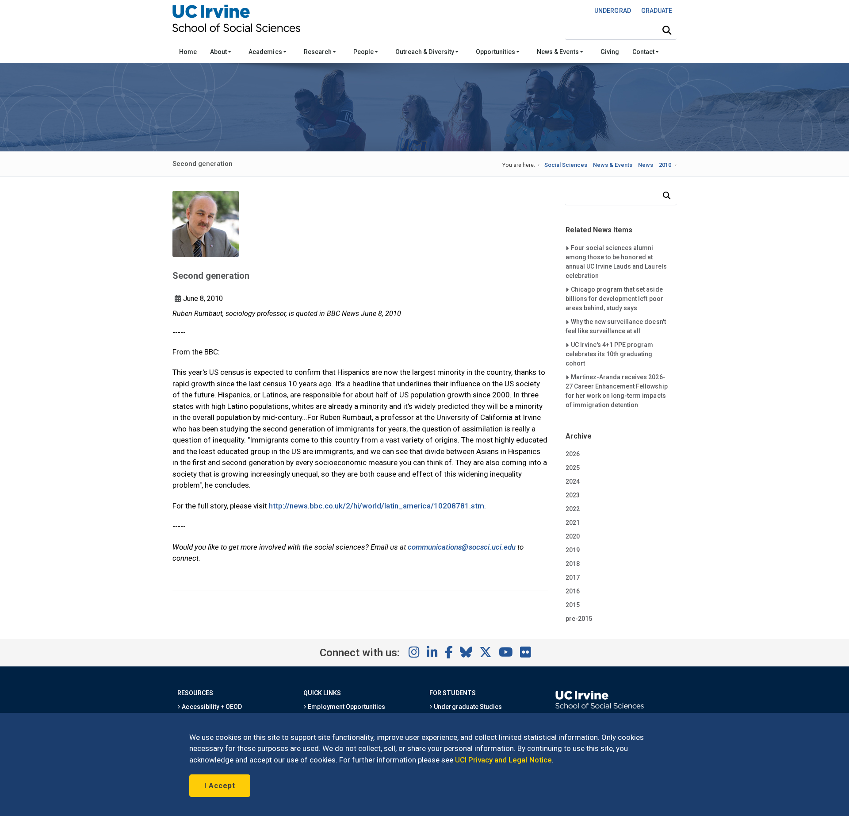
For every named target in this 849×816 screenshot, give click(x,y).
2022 (573, 508)
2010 (665, 165)
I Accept (219, 785)
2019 (573, 550)
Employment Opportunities (345, 706)
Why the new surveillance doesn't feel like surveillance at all (616, 326)
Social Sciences (565, 165)
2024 (573, 481)
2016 (573, 591)
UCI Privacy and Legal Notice (503, 759)
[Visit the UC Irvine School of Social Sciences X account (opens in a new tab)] (485, 652)
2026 (573, 454)
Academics (266, 51)
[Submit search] (667, 30)
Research (318, 51)
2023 (573, 495)
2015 (573, 604)
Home (188, 51)
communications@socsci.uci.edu (462, 547)
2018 (573, 563)
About (219, 51)
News (645, 165)
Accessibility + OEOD (211, 706)
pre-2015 (579, 618)
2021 (573, 522)
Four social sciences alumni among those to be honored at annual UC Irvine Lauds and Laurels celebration (616, 261)
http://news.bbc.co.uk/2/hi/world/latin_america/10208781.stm (376, 505)
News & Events (558, 51)
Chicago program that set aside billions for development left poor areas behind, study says (614, 298)
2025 (573, 467)
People (364, 51)
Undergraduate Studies (467, 706)
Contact (644, 51)
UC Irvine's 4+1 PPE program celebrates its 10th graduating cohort (610, 354)
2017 (573, 577)
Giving (609, 51)
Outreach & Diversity (425, 51)
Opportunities (496, 51)
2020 (573, 536)
